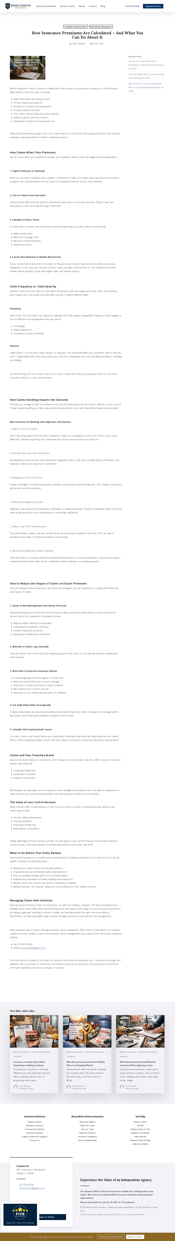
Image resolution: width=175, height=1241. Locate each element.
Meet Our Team (87, 1125)
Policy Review (140, 1136)
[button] (41, 1217)
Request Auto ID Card (140, 1129)
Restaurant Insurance (101, 26)
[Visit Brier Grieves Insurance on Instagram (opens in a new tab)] (121, 6)
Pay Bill (140, 1125)
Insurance (17, 1056)
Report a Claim (140, 1122)
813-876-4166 (27, 1184)
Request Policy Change (140, 1140)
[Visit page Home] (18, 6)
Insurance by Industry (34, 1129)
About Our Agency (88, 1122)
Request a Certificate (140, 1133)
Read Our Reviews (87, 1133)
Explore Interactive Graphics (34, 1136)
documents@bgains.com (32, 947)
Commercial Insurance (76, 26)
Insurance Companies (87, 1136)
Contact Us (35, 1140)
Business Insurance (21, 1052)
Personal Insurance (34, 1133)
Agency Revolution (126, 1207)
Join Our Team (87, 1129)
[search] (168, 6)
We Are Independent (87, 1140)
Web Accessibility (140, 1144)
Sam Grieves (78, 43)
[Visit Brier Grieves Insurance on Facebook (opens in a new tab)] (117, 6)
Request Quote (35, 1122)
